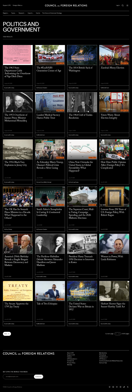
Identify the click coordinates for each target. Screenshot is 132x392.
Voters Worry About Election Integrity (110, 116)
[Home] (66, 5)
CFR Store (102, 359)
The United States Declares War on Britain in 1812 (81, 307)
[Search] (122, 5)
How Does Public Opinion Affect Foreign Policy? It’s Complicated (113, 165)
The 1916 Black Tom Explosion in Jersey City (15, 163)
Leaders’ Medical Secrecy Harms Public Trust (48, 116)
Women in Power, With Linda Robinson (112, 258)
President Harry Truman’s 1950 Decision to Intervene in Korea (81, 259)
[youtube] (116, 386)
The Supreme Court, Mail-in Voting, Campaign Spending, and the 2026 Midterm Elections (81, 213)
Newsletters (103, 357)
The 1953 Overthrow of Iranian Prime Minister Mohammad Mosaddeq (15, 118)
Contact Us (70, 361)
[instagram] (120, 386)
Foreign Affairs (17, 5)
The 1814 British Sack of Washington (80, 69)
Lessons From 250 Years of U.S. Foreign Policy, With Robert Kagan (113, 212)
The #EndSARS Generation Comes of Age (49, 69)
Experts (30, 13)
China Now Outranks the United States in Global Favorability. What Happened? (81, 166)
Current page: (109, 334)
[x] (127, 386)
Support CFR (7, 5)
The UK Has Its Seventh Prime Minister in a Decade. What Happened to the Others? (17, 213)
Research (21, 13)
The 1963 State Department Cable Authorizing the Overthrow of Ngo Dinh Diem (17, 72)
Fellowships (102, 355)
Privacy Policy (71, 363)
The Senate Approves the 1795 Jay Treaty (16, 305)
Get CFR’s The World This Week (15, 372)
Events (38, 13)
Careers (69, 357)
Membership (103, 353)
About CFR (70, 353)
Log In (118, 5)
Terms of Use (103, 363)
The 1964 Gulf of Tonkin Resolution (80, 116)
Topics (13, 13)
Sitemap (69, 365)
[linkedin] (113, 386)
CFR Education (71, 359)
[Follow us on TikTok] (124, 386)
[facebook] (109, 386)
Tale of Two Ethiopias (47, 304)
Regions (5, 13)
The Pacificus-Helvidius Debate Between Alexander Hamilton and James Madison (50, 261)
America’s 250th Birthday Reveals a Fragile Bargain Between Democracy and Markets (16, 261)
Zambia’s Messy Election (112, 68)
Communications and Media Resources (111, 361)
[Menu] (127, 5)
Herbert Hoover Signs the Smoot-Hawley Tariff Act (113, 305)
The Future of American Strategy (52, 13)
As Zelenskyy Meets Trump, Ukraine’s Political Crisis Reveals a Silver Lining (50, 165)
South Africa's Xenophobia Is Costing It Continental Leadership (49, 212)
